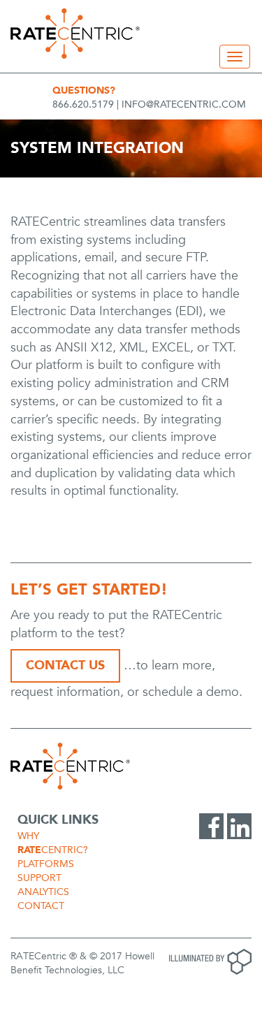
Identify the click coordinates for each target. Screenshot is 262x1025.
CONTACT (40, 906)
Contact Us (65, 665)
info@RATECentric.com (184, 104)
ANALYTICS (43, 892)
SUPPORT (39, 878)
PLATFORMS (45, 864)
